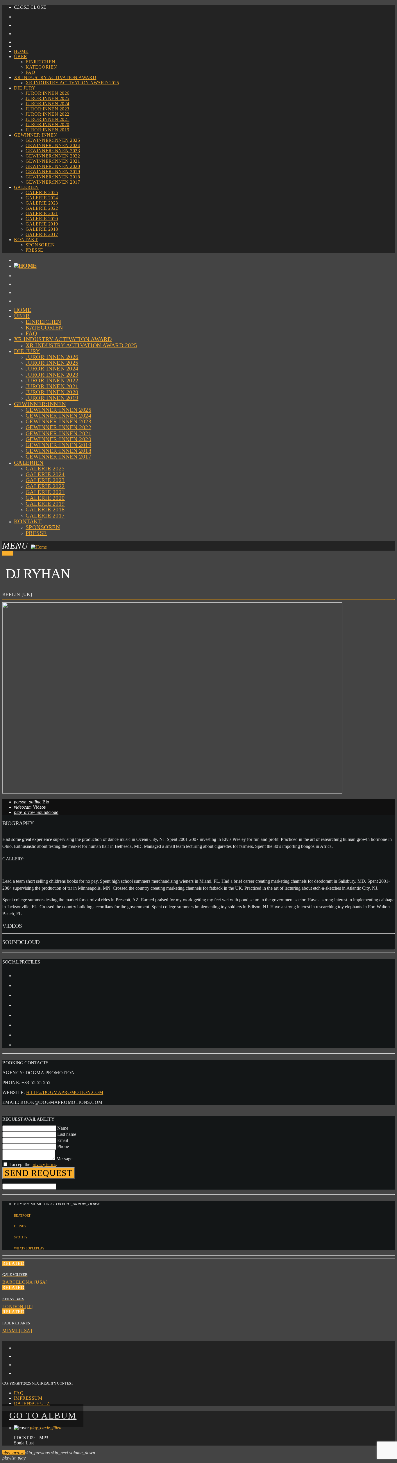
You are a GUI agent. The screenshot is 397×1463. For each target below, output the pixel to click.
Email (62, 1140)
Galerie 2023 (42, 202)
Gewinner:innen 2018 (53, 176)
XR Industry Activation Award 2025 (72, 82)
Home (21, 51)
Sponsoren (40, 244)
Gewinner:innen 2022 (53, 155)
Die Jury (25, 87)
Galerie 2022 (42, 208)
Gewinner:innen (35, 134)
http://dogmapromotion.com (64, 1092)
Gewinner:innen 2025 (53, 140)
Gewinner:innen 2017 (53, 182)
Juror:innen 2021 (47, 119)
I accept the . (33, 1164)
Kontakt (26, 239)
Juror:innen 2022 (47, 114)
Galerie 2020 (42, 218)
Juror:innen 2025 (47, 98)
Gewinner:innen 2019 (53, 171)
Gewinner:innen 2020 (53, 166)
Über (20, 56)
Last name (66, 1134)
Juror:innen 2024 (47, 103)
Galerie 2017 (42, 234)
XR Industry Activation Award (55, 77)
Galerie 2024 (42, 197)
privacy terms (43, 1164)
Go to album (42, 1415)
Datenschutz (32, 1403)
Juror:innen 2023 (47, 108)
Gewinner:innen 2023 (53, 150)
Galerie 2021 (42, 213)
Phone (63, 1146)
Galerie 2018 (42, 229)
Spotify (21, 1237)
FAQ (30, 72)
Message (64, 1158)
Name (62, 1128)
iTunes (20, 1226)
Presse (34, 250)
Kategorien (41, 67)
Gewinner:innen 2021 (53, 161)
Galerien (26, 187)
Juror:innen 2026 (47, 93)
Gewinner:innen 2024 (53, 145)
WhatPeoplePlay (29, 1248)
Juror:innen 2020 (47, 124)
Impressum (28, 1398)
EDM (7, 553)
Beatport (22, 1215)
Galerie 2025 (42, 192)
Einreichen (41, 61)
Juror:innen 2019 (47, 129)
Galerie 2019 (42, 223)
